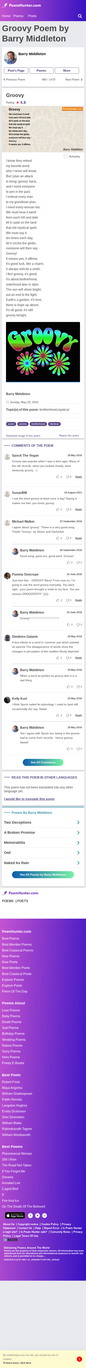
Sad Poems (10, 1028)
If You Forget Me (13, 1171)
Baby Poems (11, 1016)
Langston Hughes (14, 1105)
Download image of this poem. (23, 435)
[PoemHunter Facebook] (30, 1215)
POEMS (8, 901)
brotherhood (38, 424)
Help (38, 1228)
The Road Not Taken (16, 1165)
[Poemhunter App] (15, 1215)
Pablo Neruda (12, 1099)
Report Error (51, 1228)
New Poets (10, 962)
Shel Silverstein (13, 1117)
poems (23, 424)
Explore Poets (12, 985)
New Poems (10, 956)
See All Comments (43, 762)
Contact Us (25, 1228)
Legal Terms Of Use (26, 1235)
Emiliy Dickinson (14, 1111)
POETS (22, 901)
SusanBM (19, 492)
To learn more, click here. (17, 1363)
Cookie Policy (50, 1224)
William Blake (12, 1123)
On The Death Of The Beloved (23, 1206)
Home (6, 16)
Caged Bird (10, 1189)
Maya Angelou (12, 1087)
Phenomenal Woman (17, 1153)
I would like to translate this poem (29, 799)
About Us (8, 1224)
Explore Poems (13, 979)
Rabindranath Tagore (17, 1129)
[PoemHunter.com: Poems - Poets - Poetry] (21, 5)
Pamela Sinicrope (25, 574)
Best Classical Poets (16, 974)
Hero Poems (11, 1057)
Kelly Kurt (19, 698)
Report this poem (69, 435)
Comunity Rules (60, 1231)
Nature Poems (12, 1045)
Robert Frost (11, 1082)
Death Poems (11, 1022)
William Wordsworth (16, 1135)
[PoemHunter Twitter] (37, 1215)
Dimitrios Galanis (25, 636)
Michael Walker (23, 521)
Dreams (7, 1177)
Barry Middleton (32, 54)
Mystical (54, 424)
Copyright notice (28, 1224)
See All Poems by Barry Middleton (43, 874)
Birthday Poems (13, 1033)
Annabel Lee (11, 1183)
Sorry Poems (11, 1051)
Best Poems (10, 938)
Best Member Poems (17, 944)
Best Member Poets (16, 968)
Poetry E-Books (13, 1063)
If (3, 1194)
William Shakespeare (17, 1093)
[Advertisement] (43, 1324)
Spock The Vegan (25, 455)
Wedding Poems (14, 1039)
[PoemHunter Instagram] (44, 1215)
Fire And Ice (10, 1200)
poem (11, 424)
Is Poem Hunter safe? (34, 1231)
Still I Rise (9, 1159)
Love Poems (11, 1010)
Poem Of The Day (14, 991)
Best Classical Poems (17, 950)
